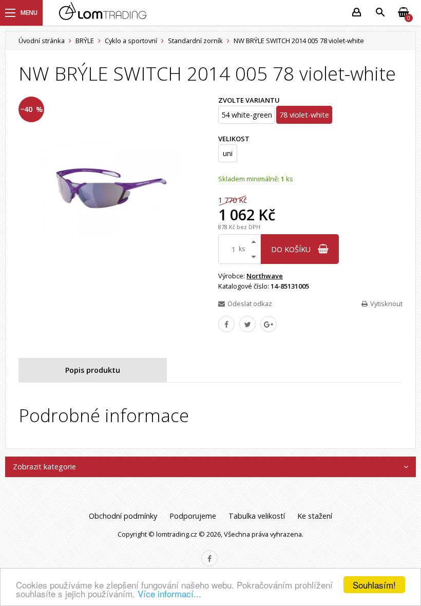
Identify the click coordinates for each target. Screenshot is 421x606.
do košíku (292, 249)
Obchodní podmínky (123, 516)
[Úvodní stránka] (199, 13)
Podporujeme (192, 516)
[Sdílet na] (268, 324)
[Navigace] (21, 13)
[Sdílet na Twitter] (247, 324)
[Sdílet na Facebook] (226, 324)
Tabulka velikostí (256, 516)
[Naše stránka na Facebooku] (209, 558)
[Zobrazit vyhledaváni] (380, 13)
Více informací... (169, 593)
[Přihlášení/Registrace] (356, 13)
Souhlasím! (374, 584)
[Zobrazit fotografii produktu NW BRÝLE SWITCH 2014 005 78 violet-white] (110, 189)
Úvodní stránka (41, 40)
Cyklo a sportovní (131, 40)
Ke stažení (314, 516)
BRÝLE (84, 40)
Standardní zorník (195, 40)
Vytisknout (386, 303)
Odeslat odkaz (249, 303)
